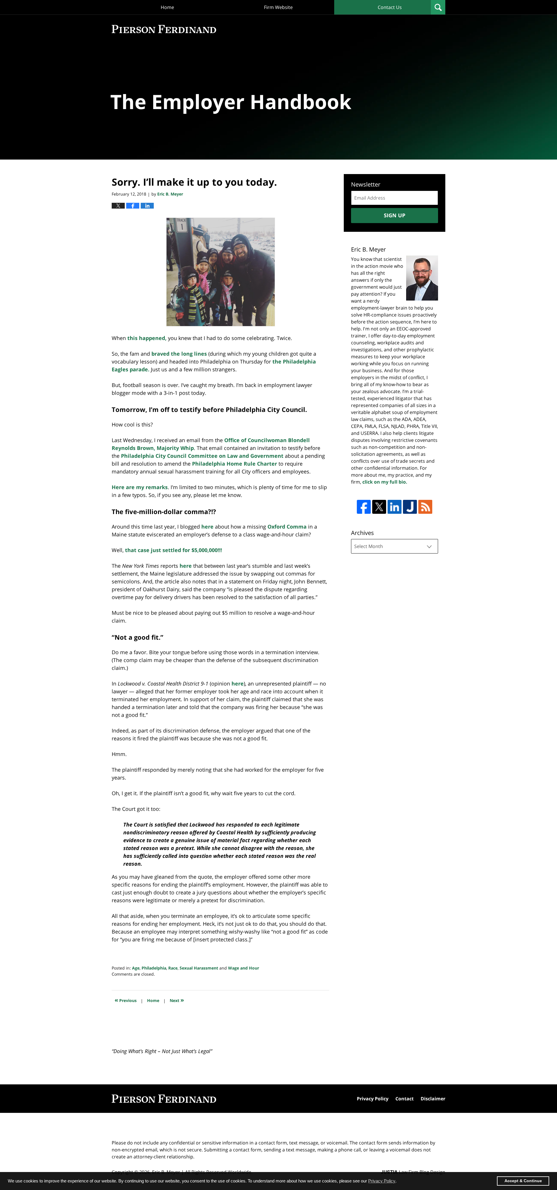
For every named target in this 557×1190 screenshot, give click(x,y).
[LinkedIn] (395, 507)
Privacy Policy (372, 1098)
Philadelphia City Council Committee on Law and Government (202, 455)
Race (173, 968)
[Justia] (410, 507)
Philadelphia (154, 968)
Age (136, 968)
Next (177, 1000)
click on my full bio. (384, 482)
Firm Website (278, 7)
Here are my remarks (140, 487)
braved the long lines (179, 353)
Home (167, 7)
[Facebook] (364, 507)
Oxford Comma (287, 526)
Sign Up (394, 215)
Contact (404, 1098)
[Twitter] (379, 507)
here (207, 526)
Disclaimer (433, 1098)
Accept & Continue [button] (523, 1181)
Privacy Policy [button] (381, 1180)
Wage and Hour (243, 968)
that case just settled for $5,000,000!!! (173, 550)
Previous (126, 1000)
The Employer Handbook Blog (164, 29)
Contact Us (390, 7)
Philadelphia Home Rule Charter (234, 463)
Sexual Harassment (199, 968)
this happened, (147, 337)
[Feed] (425, 507)
